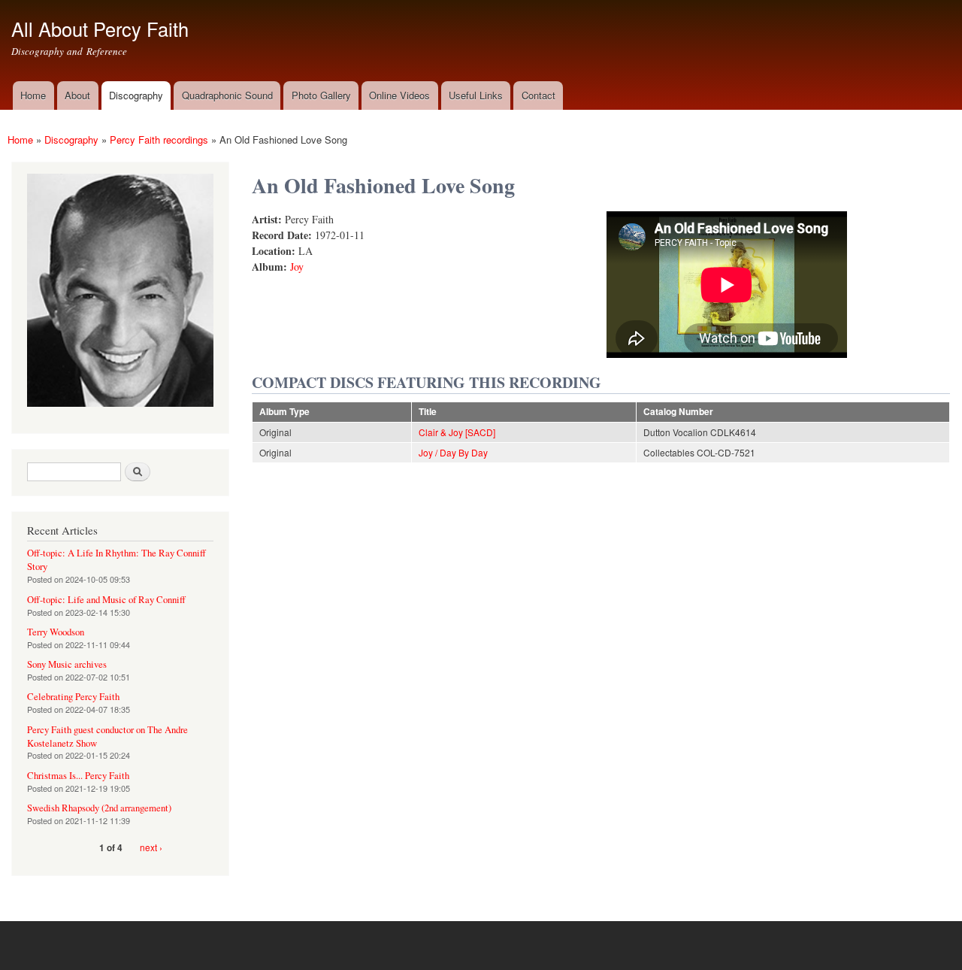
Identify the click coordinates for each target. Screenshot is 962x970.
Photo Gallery (321, 95)
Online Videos (399, 95)
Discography (136, 95)
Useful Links (476, 95)
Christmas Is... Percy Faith (78, 775)
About (77, 95)
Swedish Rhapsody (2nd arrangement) (99, 808)
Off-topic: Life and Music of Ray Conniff (106, 599)
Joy (297, 266)
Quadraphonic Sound (227, 95)
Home (33, 95)
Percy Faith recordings (159, 139)
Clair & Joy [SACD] (457, 432)
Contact (538, 95)
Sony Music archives (67, 664)
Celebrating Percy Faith (73, 696)
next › (151, 847)
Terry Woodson (55, 632)
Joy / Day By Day (453, 452)
